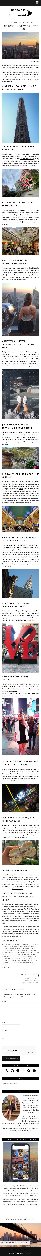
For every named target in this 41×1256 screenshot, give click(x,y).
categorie (17, 489)
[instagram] (12, 1070)
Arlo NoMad (15, 944)
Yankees (5, 964)
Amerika (7, 944)
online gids (10, 1186)
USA (7, 962)
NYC (35, 956)
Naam (4, 1023)
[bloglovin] (23, 1070)
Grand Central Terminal (18, 952)
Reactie (4, 1001)
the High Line (13, 960)
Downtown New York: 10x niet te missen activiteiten (30, 978)
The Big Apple (18, 958)
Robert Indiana (7, 958)
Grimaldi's (31, 952)
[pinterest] (28, 1070)
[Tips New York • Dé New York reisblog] (20, 9)
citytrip (4, 948)
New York (27, 956)
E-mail (4, 1031)
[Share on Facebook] (10, 941)
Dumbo (17, 950)
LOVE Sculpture (11, 954)
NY (32, 956)
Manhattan (22, 954)
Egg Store (24, 950)
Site (3, 1039)
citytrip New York (28, 948)
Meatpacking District (15, 956)
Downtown (10, 916)
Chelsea (21, 946)
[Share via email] (7, 941)
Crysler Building (8, 950)
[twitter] (7, 1070)
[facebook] (17, 1070)
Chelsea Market (30, 946)
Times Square (24, 960)
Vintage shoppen (16, 962)
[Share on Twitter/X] (13, 941)
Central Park (12, 946)
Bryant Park (25, 944)
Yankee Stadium (28, 962)
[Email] (34, 1070)
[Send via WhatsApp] (16, 941)
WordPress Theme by (20, 1253)
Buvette (34, 944)
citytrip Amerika (14, 948)
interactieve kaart (11, 1199)
